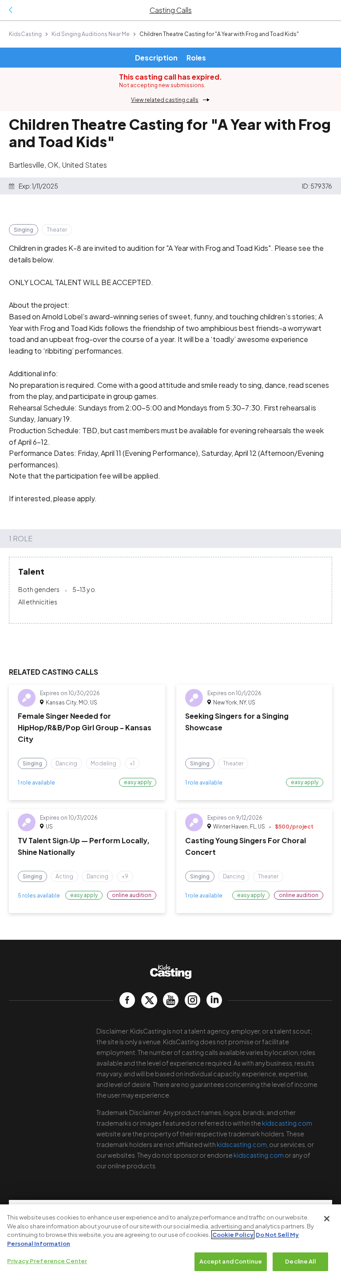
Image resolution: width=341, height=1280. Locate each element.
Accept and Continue (230, 1261)
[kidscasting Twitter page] (149, 1000)
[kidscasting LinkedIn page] (214, 1000)
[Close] (327, 1218)
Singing (23, 229)
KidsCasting (25, 34)
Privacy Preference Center (47, 1260)
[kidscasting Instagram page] (192, 1000)
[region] (170, 1242)
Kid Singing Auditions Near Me (91, 34)
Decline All (300, 1261)
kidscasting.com (287, 1123)
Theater (57, 229)
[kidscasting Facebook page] (127, 1000)
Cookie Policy (233, 1234)
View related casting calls (164, 100)
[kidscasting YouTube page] (170, 1000)
